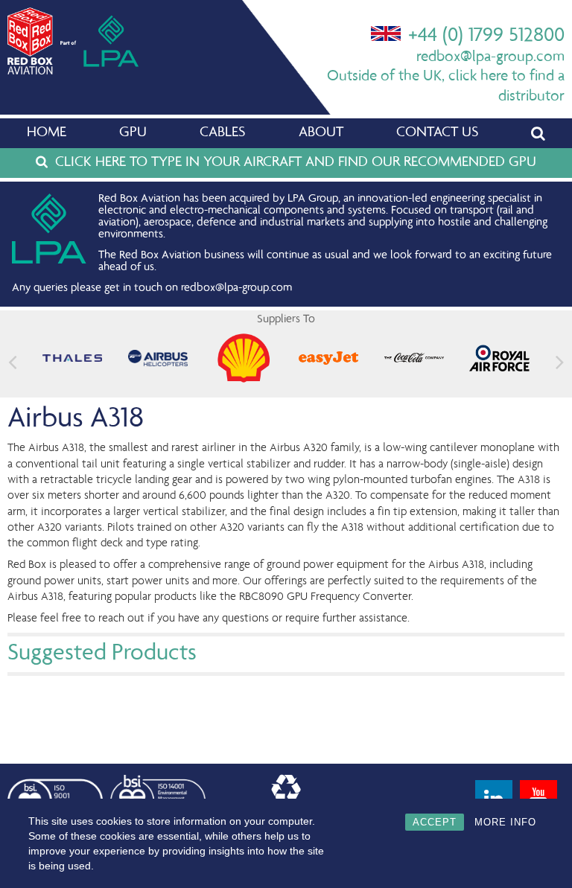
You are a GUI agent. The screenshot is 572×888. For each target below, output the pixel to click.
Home (46, 133)
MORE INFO (505, 822)
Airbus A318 (75, 420)
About (321, 133)
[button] (559, 361)
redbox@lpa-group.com (490, 58)
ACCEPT (435, 822)
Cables (222, 133)
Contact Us (437, 133)
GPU (133, 133)
